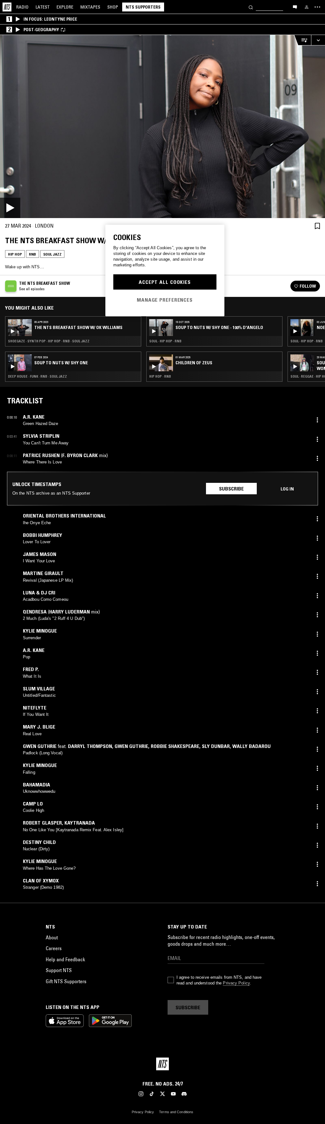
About (52, 937)
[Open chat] (295, 6)
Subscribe (231, 488)
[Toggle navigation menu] (317, 7)
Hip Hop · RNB (160, 376)
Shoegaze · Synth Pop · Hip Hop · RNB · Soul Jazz (49, 341)
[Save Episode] (317, 226)
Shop (112, 7)
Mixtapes (90, 7)
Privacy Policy (236, 983)
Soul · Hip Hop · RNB (165, 341)
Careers (54, 948)
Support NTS (59, 970)
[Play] (162, 126)
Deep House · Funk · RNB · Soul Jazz (37, 376)
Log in (287, 489)
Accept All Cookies (165, 282)
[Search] (251, 7)
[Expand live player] (318, 40)
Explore (64, 7)
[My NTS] (307, 7)
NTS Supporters (143, 7)
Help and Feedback (65, 959)
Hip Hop (15, 254)
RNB (32, 254)
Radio (22, 7)
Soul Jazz (52, 254)
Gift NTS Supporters (66, 981)
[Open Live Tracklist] (302, 40)
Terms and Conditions (176, 1112)
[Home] (7, 7)
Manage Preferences (165, 300)
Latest (43, 7)
